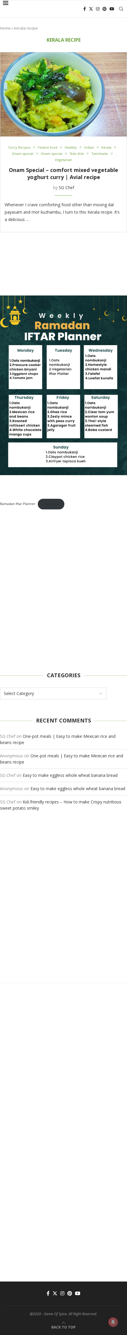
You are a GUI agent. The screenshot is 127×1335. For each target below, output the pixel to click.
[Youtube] (112, 8)
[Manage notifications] (113, 1322)
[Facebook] (84, 8)
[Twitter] (91, 8)
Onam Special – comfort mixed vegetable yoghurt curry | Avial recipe (63, 173)
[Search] (121, 8)
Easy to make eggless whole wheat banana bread (70, 775)
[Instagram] (98, 8)
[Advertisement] (63, 590)
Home (5, 28)
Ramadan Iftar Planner (17, 504)
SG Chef (66, 187)
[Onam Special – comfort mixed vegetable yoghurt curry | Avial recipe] (63, 94)
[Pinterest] (104, 8)
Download (51, 504)
